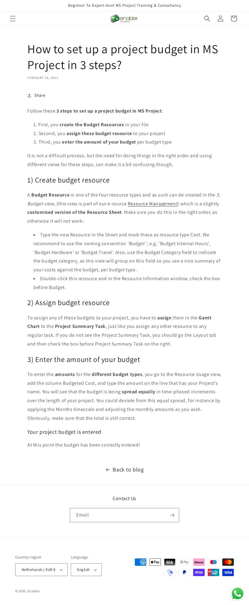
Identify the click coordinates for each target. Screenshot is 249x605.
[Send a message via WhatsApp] (237, 593)
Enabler (34, 591)
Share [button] (40, 95)
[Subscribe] (172, 515)
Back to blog (128, 469)
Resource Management (153, 203)
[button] (12, 18)
